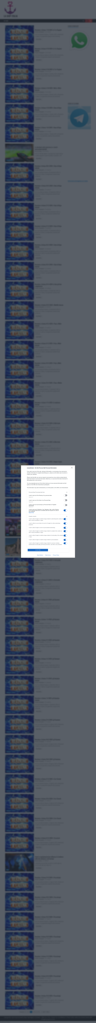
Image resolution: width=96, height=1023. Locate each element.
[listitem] (48, 492)
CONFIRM (37, 550)
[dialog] (48, 511)
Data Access (48, 555)
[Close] (72, 468)
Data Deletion (40, 555)
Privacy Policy (56, 555)
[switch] (65, 495)
